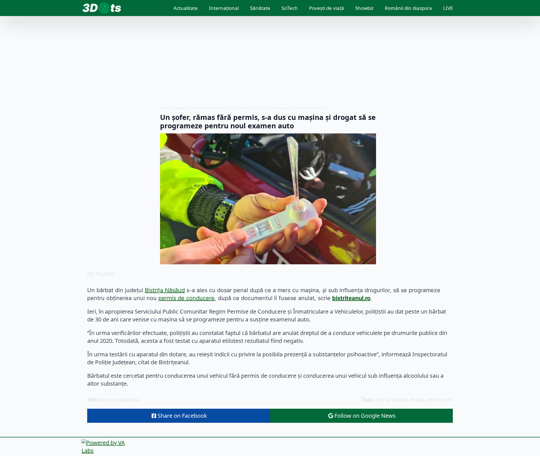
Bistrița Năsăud (165, 290)
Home (164, 108)
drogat (417, 399)
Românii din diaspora (408, 8)
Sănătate (260, 8)
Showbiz (364, 8)
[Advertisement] (270, 61)
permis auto (440, 399)
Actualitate (186, 8)
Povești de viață (326, 8)
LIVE (448, 8)
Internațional (224, 8)
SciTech (290, 8)
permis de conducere (186, 298)
